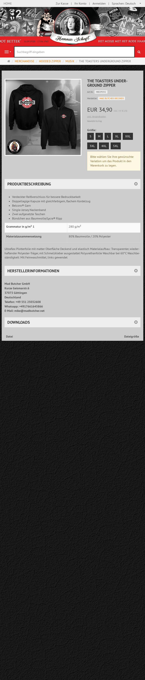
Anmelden (99, 3)
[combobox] (126, 3)
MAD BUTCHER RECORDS (111, 98)
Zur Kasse (62, 3)
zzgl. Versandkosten (96, 116)
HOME (8, 3)
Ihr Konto (80, 3)
